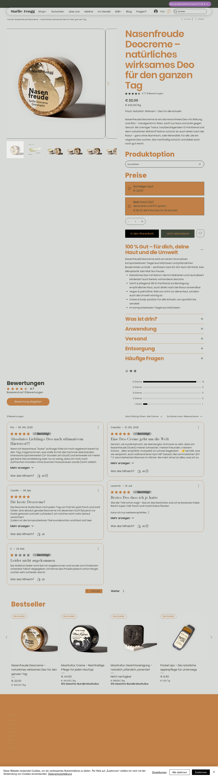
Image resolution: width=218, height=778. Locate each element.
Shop (11, 715)
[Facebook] (131, 371)
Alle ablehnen (179, 772)
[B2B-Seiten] (120, 11)
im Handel (14, 726)
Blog (10, 734)
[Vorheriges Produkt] (6, 637)
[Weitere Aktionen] (98, 427)
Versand (32, 734)
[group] (109, 650)
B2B (10, 730)
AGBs (30, 719)
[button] (168, 11)
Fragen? (13, 738)
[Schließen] (214, 772)
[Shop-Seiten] (45, 11)
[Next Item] (108, 84)
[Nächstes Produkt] (211, 637)
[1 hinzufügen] (142, 221)
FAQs (30, 722)
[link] (144, 94)
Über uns (13, 719)
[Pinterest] (135, 371)
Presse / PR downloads (40, 730)
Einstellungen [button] (159, 772)
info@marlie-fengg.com (82, 715)
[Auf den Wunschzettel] (200, 233)
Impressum (34, 711)
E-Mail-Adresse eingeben (122, 722)
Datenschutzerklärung (60, 773)
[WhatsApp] (127, 371)
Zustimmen (201, 772)
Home (11, 711)
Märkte (12, 723)
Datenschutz (35, 715)
